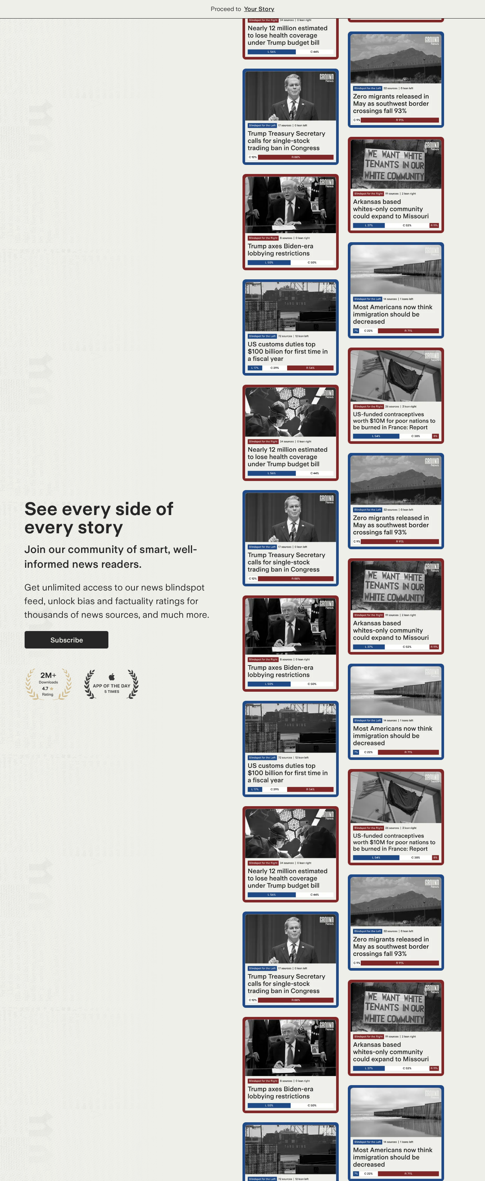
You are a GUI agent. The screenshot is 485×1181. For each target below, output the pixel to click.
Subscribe (66, 640)
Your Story (259, 9)
